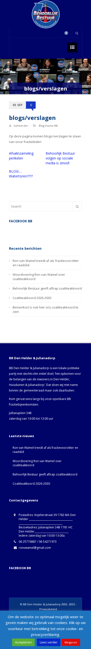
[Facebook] (66, 33)
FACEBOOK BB (20, 568)
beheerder (21, 125)
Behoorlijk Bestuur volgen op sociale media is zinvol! (60, 158)
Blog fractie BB (48, 125)
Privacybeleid (48, 609)
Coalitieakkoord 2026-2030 (32, 298)
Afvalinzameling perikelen (21, 155)
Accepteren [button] (23, 642)
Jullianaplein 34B (20, 413)
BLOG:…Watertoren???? (21, 173)
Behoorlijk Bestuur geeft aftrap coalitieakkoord (47, 288)
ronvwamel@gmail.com (35, 548)
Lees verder (49, 642)
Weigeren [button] (71, 642)
